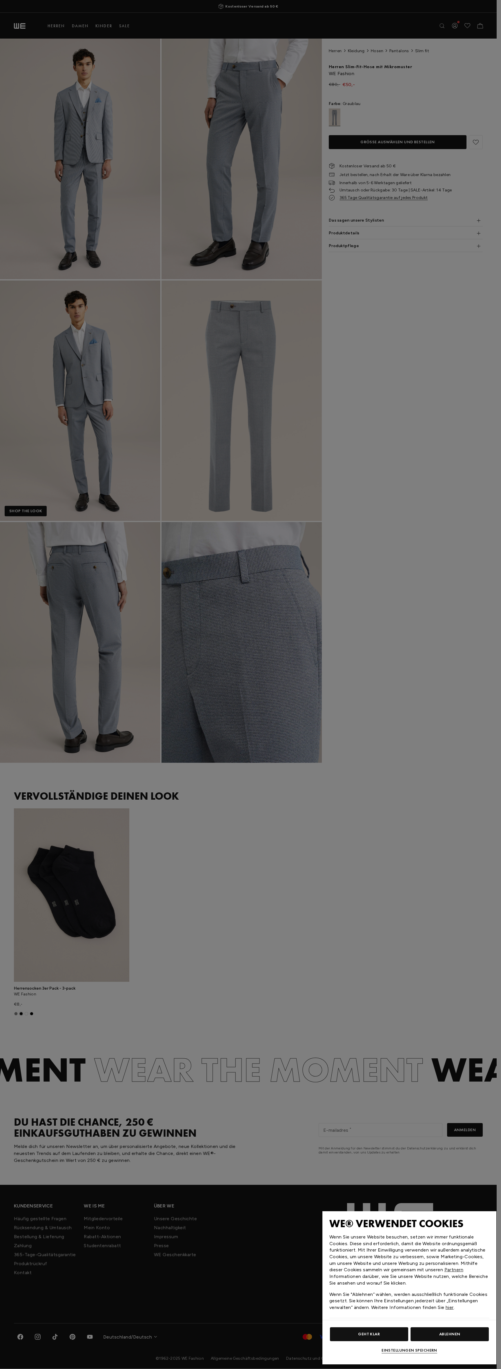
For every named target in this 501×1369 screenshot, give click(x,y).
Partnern (453, 1269)
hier (450, 1307)
